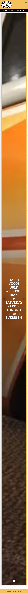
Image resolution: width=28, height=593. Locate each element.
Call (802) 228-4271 (14, 591)
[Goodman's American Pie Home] (6, 4)
